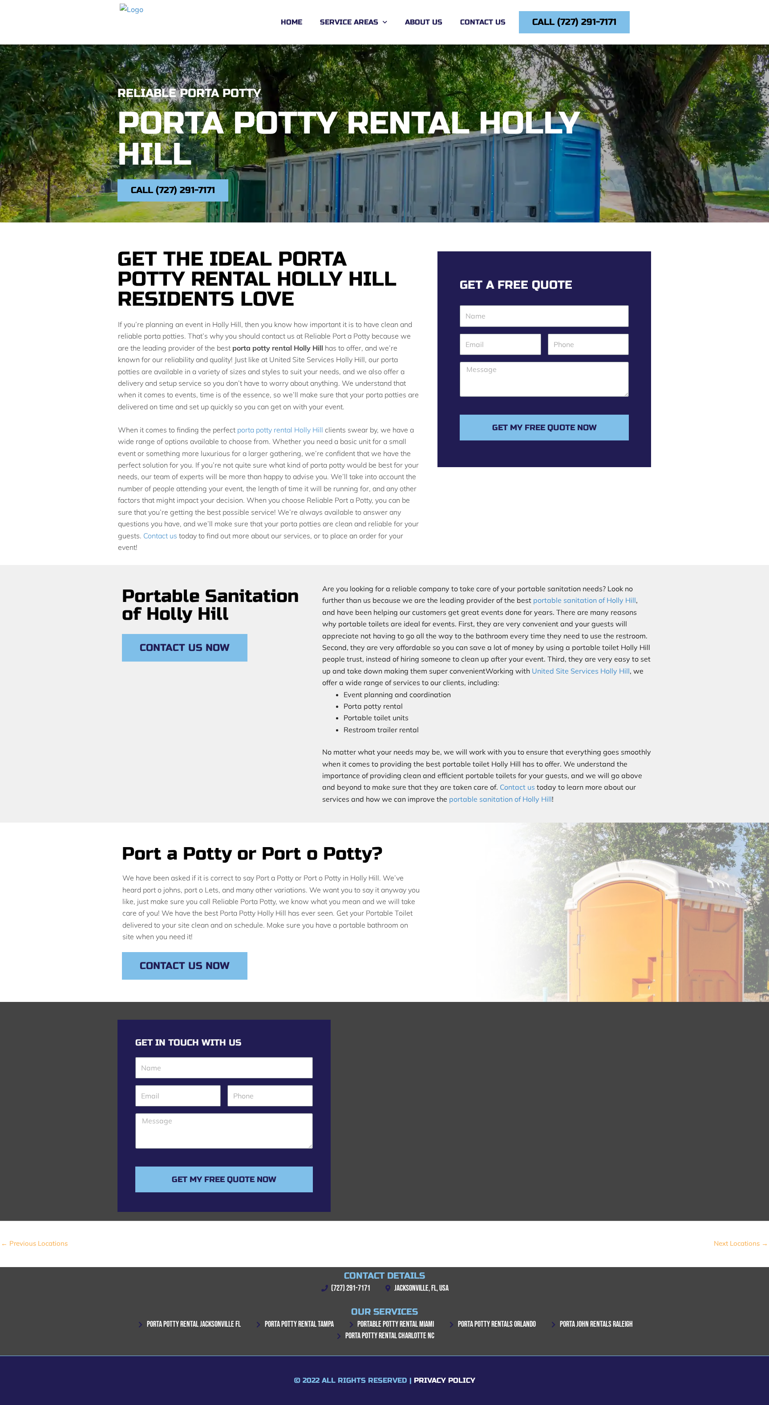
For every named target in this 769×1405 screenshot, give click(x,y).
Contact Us (483, 22)
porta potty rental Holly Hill (280, 429)
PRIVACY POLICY (444, 1380)
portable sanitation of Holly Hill (584, 600)
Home (291, 22)
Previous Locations (34, 1243)
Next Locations (741, 1243)
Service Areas (349, 22)
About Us (423, 22)
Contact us (160, 535)
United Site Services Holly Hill (581, 670)
